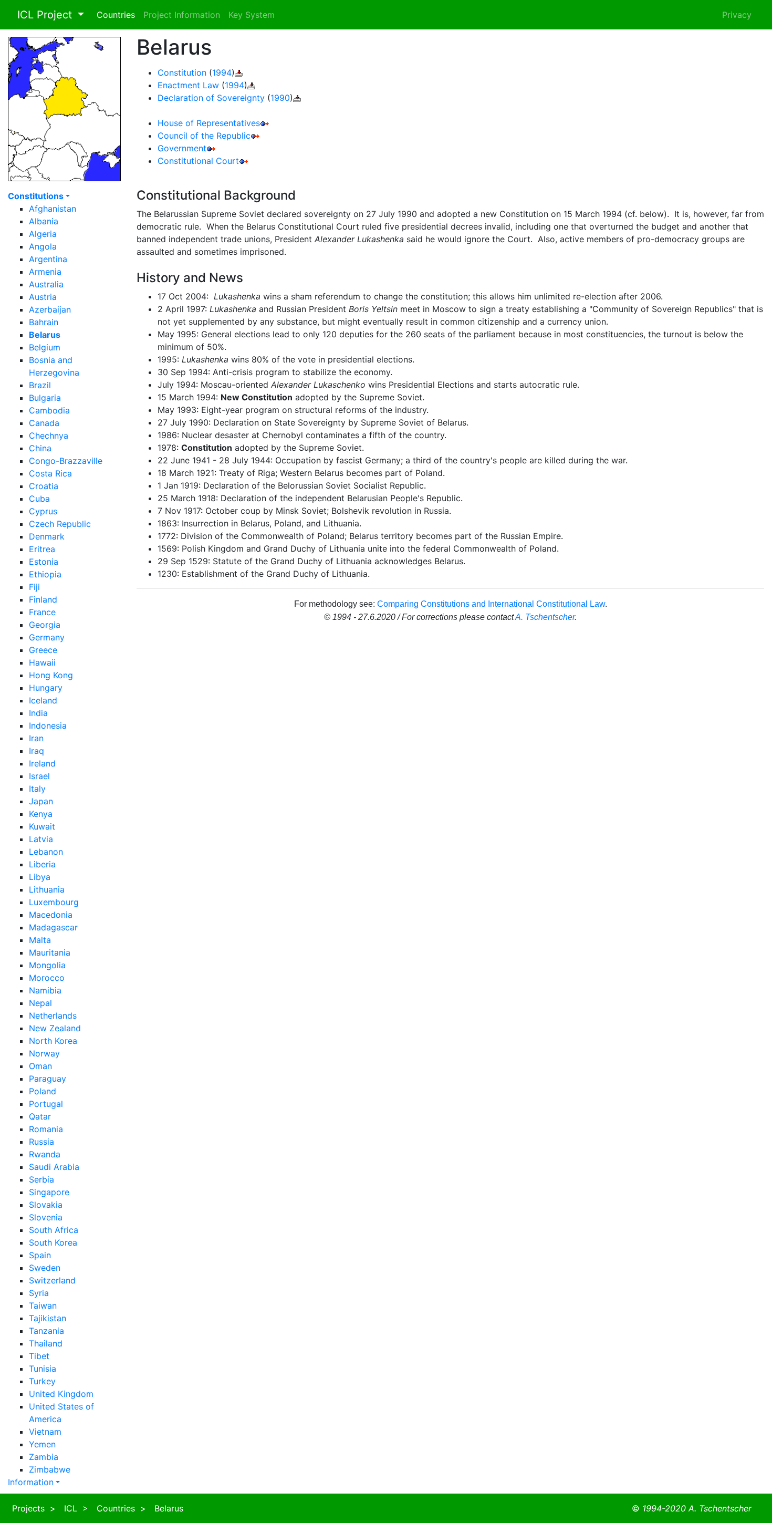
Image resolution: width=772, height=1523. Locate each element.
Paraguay (47, 1078)
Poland (42, 1091)
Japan (41, 801)
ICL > (76, 1508)
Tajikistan (47, 1318)
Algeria (43, 234)
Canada (44, 423)
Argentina (48, 259)
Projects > (34, 1508)
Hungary (45, 687)
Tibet (39, 1356)
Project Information (181, 14)
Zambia (43, 1457)
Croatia (43, 486)
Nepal (40, 1003)
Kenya (41, 814)
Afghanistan (52, 208)
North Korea (53, 1040)
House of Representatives (209, 123)
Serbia (41, 1179)
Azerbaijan (50, 309)
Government (182, 148)
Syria (39, 1293)
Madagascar (53, 927)
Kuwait (42, 826)
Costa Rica (50, 473)
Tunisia (42, 1368)
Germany (47, 637)
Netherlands (53, 1015)
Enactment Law (188, 85)
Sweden (44, 1267)
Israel (39, 776)
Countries (116, 14)
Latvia (41, 839)
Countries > (121, 1508)
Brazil (40, 385)
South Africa (53, 1230)
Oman (40, 1066)
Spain (40, 1255)
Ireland (42, 763)
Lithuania (47, 889)
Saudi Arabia (54, 1167)
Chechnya (48, 435)
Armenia (45, 271)
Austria (43, 297)
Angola (43, 246)
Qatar (40, 1116)
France (42, 612)
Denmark (47, 536)
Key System (251, 14)
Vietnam (45, 1431)
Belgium (44, 347)
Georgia (44, 624)
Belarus (168, 1508)
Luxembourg (54, 902)
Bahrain (43, 322)
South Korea (53, 1242)
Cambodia (49, 410)
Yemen (42, 1444)
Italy (37, 788)
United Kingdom (61, 1394)
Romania (46, 1129)
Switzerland (52, 1280)
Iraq (36, 750)
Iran (36, 738)
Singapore (49, 1192)
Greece (43, 650)
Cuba (39, 498)
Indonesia (48, 725)
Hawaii (42, 662)
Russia (41, 1141)
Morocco (47, 977)
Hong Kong (51, 675)
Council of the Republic (204, 135)
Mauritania (49, 952)
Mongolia (47, 965)
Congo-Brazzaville (65, 460)
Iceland (43, 700)
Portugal (46, 1104)
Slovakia (45, 1204)
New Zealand (55, 1028)
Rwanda (44, 1154)
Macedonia (50, 914)
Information (31, 1482)
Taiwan (43, 1305)
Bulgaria (45, 397)
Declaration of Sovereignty (211, 97)
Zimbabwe (49, 1469)
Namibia (45, 990)
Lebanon (46, 851)
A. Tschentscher (545, 617)
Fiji (34, 587)
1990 (280, 97)
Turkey (42, 1381)
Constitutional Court (198, 161)
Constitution (182, 72)
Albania (43, 221)
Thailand (45, 1343)
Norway (44, 1053)
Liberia (42, 864)
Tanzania (46, 1330)
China (40, 448)
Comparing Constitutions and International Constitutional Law (491, 603)
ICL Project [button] (41, 14)
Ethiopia (45, 574)
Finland (43, 599)
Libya (39, 877)
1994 (222, 72)
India (38, 713)
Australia (46, 284)
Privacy (737, 14)
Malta (40, 940)
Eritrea (42, 549)
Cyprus (43, 511)
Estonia (43, 561)
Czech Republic (60, 524)
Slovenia (45, 1217)
